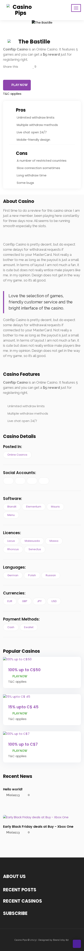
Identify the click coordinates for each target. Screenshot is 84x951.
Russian (51, 575)
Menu (11, 515)
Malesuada (32, 541)
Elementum (33, 507)
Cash (10, 627)
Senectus (35, 549)
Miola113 (13, 795)
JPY (39, 601)
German (12, 575)
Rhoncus (13, 549)
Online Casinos (17, 455)
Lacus (11, 541)
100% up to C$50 (24, 670)
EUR (9, 601)
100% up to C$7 (23, 744)
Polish (32, 575)
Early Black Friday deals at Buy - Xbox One (38, 826)
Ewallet (28, 627)
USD (54, 601)
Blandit (11, 507)
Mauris (55, 507)
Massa (54, 541)
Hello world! (13, 789)
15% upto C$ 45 (23, 707)
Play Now (19, 85)
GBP (24, 601)
